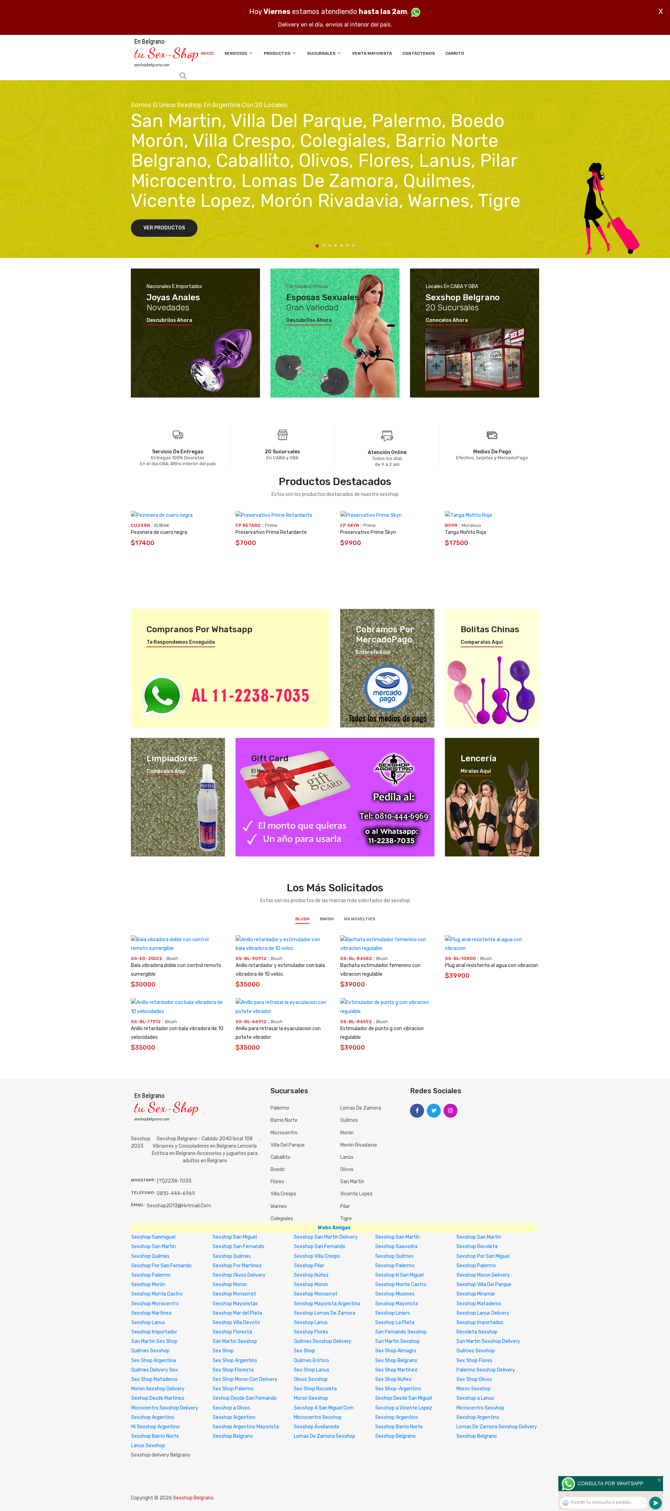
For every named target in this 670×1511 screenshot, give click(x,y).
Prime (271, 525)
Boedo (277, 1169)
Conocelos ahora (447, 320)
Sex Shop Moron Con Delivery (245, 1379)
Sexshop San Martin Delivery (326, 1237)
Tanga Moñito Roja (465, 532)
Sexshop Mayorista (396, 1304)
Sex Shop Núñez (393, 1379)
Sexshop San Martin (478, 1237)
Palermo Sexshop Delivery (485, 1370)
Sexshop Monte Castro (400, 1284)
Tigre (346, 1219)
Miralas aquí (476, 771)
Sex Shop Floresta (233, 1370)
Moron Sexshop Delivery (158, 1389)
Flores (277, 1182)
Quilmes (349, 1120)
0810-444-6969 (176, 1193)
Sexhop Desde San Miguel (403, 1398)
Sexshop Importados (479, 1322)
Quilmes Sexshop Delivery (322, 1341)
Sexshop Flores (311, 1332)
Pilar (345, 1206)
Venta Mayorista (372, 53)
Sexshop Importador (154, 1332)
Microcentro (284, 1133)
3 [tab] (329, 245)
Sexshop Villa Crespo (317, 1256)
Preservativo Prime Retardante (271, 532)
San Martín (352, 1182)
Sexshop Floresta (232, 1332)
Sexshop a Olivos (231, 1408)
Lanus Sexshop (148, 1446)
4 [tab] (335, 245)
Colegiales (281, 1219)
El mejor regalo (270, 771)
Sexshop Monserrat (234, 1294)
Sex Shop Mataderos (154, 1379)
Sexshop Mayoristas (235, 1304)
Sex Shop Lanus (311, 1370)
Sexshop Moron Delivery (483, 1275)
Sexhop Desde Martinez (157, 1398)
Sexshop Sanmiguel (153, 1237)
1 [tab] (317, 246)
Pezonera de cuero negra (159, 532)
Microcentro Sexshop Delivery (164, 1408)
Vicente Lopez (356, 1194)
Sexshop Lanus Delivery (482, 1313)
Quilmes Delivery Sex (154, 1370)
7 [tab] (353, 245)
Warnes (278, 1206)
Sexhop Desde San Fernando (245, 1398)
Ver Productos (164, 228)
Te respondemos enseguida (181, 642)
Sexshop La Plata (394, 1322)
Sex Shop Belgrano (396, 1360)
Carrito (454, 53)
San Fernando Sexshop (401, 1332)
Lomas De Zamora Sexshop (324, 1436)
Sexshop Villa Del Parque (483, 1284)
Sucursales (321, 53)
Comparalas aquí (482, 642)
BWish (327, 919)
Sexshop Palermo (395, 1266)
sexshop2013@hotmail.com (179, 1206)
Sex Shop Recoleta (315, 1389)
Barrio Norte (284, 1120)
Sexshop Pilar (309, 1266)
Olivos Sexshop (311, 1379)
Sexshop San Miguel (235, 1237)
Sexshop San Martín (397, 1237)
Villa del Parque (287, 1145)
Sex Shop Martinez (396, 1370)
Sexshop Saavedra (396, 1246)
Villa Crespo (283, 1194)
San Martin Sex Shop (154, 1341)
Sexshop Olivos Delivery (239, 1275)
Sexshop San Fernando (238, 1246)
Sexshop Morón (148, 1284)
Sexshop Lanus (148, 1322)
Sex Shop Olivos (474, 1379)
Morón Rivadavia (358, 1145)
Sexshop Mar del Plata (237, 1313)
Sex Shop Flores (474, 1360)
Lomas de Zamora (360, 1108)
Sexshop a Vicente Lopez (403, 1408)
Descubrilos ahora (169, 320)
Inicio (207, 53)
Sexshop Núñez (311, 1275)
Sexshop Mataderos (478, 1304)
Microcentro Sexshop (480, 1408)
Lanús (346, 1157)
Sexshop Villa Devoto (236, 1322)
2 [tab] (323, 245)
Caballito (280, 1157)
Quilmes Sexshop (150, 1351)
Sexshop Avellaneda (316, 1427)
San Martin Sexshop (235, 1341)
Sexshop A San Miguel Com (324, 1408)
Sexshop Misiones (395, 1294)
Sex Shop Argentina (153, 1360)
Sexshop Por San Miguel (482, 1256)
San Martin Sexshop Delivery (488, 1341)
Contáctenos (418, 53)
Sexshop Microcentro (155, 1304)
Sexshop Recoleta (477, 1246)
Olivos (346, 1169)
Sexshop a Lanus (475, 1398)
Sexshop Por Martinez (237, 1266)
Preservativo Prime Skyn (368, 532)
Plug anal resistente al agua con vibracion (491, 965)
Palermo (279, 1108)
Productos (277, 53)
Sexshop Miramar (475, 1294)
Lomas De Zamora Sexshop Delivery (496, 1427)
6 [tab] (347, 245)
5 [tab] (341, 245)
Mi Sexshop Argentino (155, 1427)
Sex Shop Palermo (233, 1389)
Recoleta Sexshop (477, 1332)
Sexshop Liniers (392, 1313)
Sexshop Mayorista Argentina (327, 1304)
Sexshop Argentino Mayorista (246, 1427)
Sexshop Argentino (152, 1417)
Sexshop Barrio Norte (399, 1427)
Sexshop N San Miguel (399, 1275)
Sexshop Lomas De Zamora (324, 1313)
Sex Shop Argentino (235, 1360)
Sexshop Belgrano (233, 1436)
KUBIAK (161, 525)
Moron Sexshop (473, 1389)
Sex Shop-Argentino (398, 1389)
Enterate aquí (373, 652)
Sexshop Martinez (151, 1313)
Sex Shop (223, 1351)
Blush (302, 919)
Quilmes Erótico (311, 1360)
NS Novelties (359, 919)
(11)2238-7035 (174, 1181)
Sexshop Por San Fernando (161, 1266)
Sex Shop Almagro (395, 1351)
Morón (347, 1133)
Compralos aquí (166, 771)
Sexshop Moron (230, 1284)
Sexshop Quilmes (150, 1256)
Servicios (236, 53)
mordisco (471, 525)
